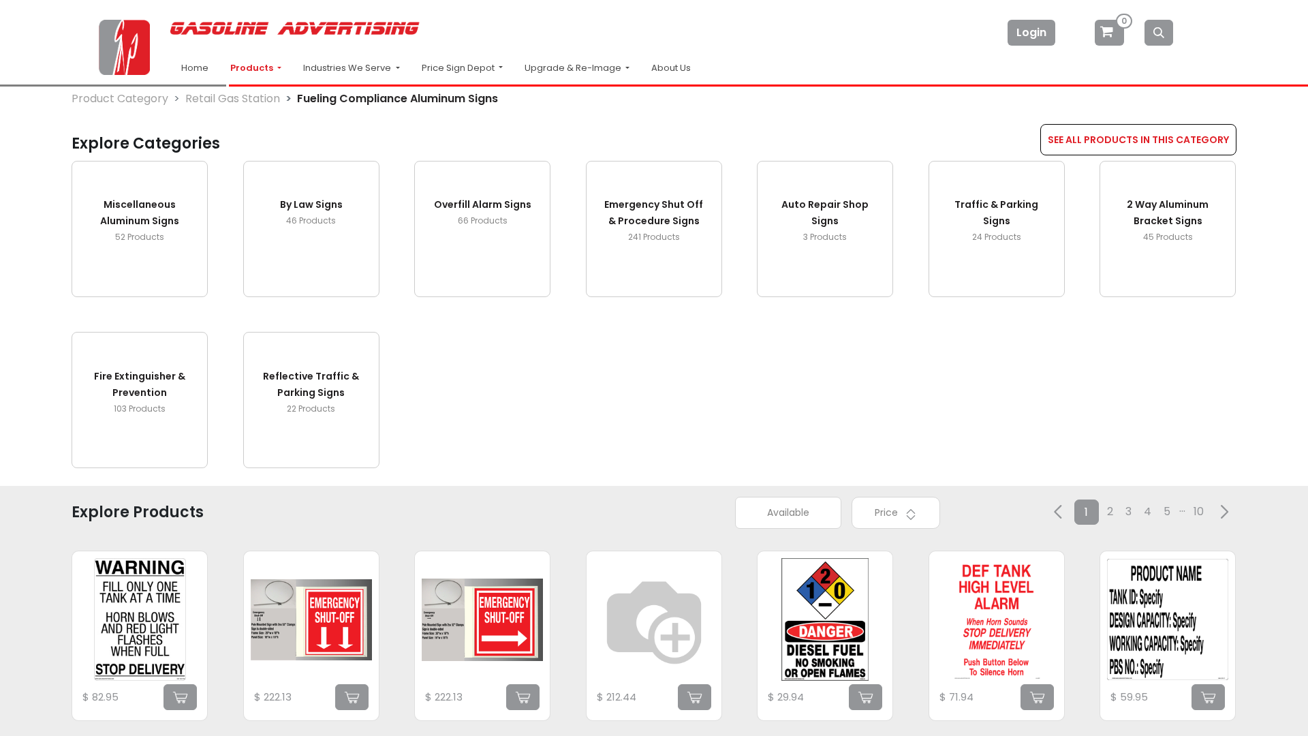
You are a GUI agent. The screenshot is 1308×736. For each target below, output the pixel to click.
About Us (671, 67)
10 (1199, 511)
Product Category (120, 98)
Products (252, 67)
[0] (1110, 32)
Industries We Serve (348, 67)
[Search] (1158, 33)
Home (194, 67)
